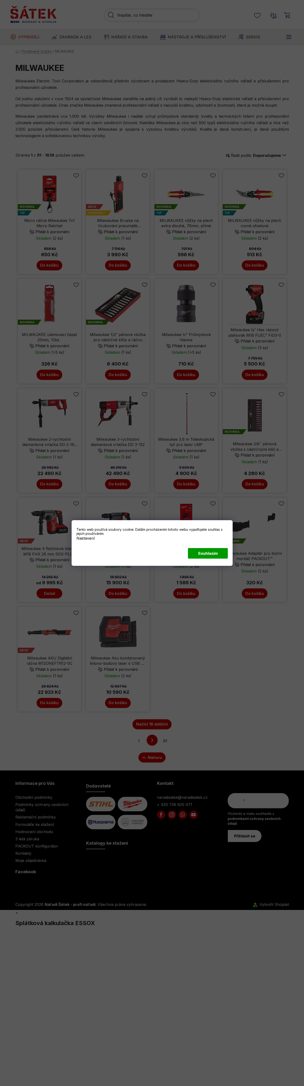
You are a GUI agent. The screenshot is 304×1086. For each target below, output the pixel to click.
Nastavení (85, 538)
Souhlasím (208, 553)
